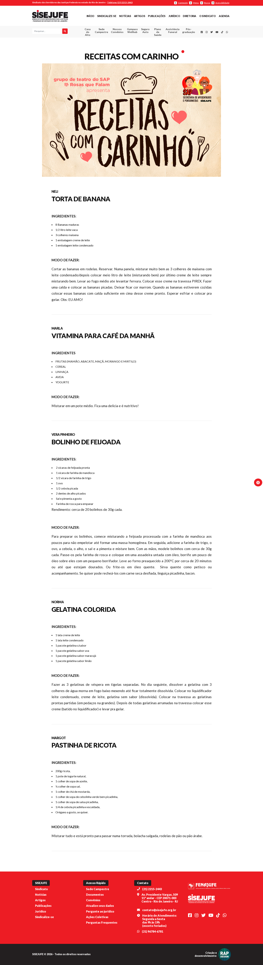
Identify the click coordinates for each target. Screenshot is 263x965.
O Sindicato (207, 16)
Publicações (156, 16)
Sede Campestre (101, 30)
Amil (167, 39)
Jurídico (174, 16)
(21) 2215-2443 (152, 889)
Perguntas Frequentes (101, 922)
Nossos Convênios (117, 30)
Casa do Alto (88, 32)
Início (90, 16)
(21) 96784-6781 (152, 931)
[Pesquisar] (65, 31)
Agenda (224, 16)
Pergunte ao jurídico (100, 911)
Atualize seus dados (100, 905)
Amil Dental (167, 43)
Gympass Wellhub (132, 30)
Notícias (125, 16)
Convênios (93, 900)
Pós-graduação (188, 30)
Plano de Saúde (157, 32)
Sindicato (41, 889)
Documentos (95, 894)
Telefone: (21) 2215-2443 (120, 2)
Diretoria (189, 16)
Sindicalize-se (106, 16)
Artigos (139, 16)
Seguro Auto (145, 30)
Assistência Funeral (172, 30)
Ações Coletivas (97, 917)
